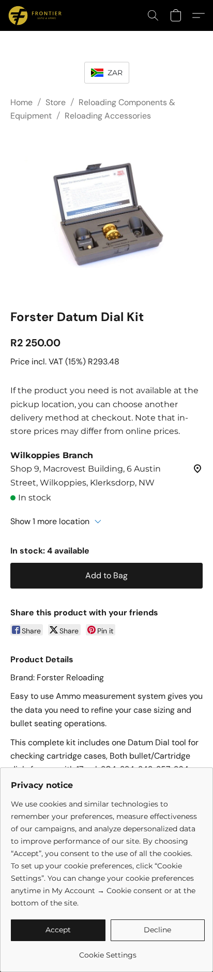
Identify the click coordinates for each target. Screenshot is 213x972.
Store (55, 102)
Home (21, 102)
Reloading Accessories (108, 115)
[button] (36, 15)
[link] (108, 951)
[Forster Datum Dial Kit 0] (106, 213)
